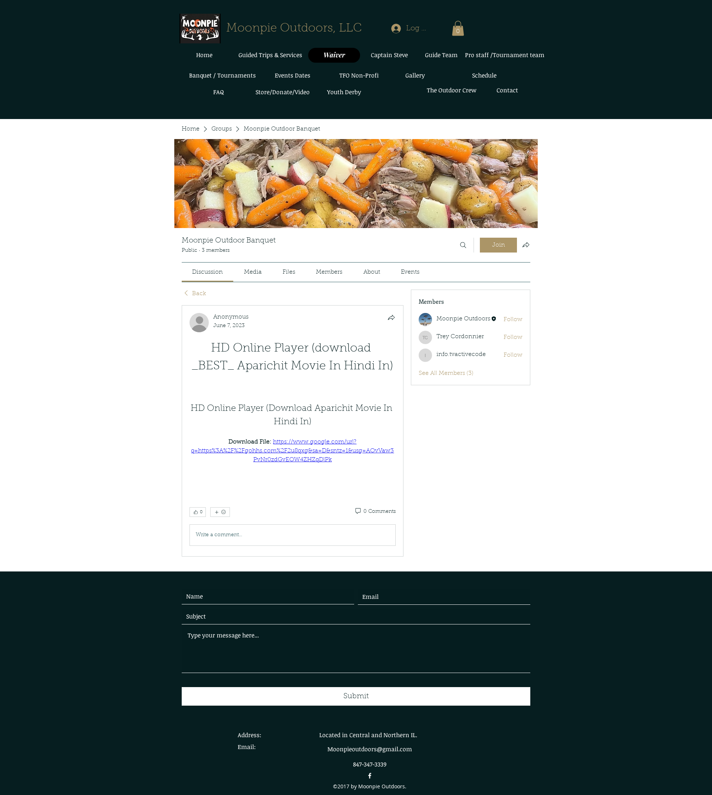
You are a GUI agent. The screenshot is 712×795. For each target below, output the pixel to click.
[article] (292, 431)
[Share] (391, 317)
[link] (207, 272)
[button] (458, 28)
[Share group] (525, 244)
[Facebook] (369, 775)
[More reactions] (220, 512)
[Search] (463, 245)
